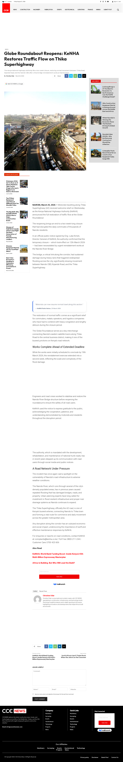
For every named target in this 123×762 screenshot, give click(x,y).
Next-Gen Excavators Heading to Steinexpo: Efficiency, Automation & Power (11, 263)
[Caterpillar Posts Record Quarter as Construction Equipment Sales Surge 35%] (96, 153)
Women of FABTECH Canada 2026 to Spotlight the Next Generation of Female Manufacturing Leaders (12, 233)
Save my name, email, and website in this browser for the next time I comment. (54, 694)
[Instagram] (103, 1)
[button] (118, 9)
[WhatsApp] (75, 76)
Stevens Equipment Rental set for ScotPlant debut (12, 248)
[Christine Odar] (37, 599)
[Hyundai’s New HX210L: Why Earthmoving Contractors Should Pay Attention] (96, 137)
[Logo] (6, 10)
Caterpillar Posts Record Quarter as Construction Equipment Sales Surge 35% (109, 155)
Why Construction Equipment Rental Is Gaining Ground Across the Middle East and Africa (108, 107)
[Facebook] (100, 1)
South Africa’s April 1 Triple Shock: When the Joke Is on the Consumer (73, 656)
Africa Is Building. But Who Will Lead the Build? (53, 563)
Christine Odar (10, 76)
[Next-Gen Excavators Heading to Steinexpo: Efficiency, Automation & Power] (24, 260)
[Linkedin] (80, 76)
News (6, 49)
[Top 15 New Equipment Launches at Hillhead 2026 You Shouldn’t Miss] (24, 201)
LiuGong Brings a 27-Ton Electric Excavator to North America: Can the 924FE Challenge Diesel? (108, 92)
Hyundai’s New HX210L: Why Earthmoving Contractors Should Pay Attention (107, 139)
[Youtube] (108, 1)
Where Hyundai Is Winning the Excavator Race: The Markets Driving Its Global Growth (108, 123)
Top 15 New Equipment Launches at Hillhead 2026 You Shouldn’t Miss (12, 201)
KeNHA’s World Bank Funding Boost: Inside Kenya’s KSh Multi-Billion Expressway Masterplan (43, 657)
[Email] (84, 76)
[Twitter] (105, 1)
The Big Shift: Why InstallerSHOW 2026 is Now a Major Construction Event (12, 216)
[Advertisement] (45, 33)
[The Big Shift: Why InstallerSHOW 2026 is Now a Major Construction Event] (24, 214)
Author (35, 591)
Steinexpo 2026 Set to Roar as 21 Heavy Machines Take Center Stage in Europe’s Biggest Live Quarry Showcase (12, 186)
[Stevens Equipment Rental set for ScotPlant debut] (24, 249)
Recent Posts (43, 591)
